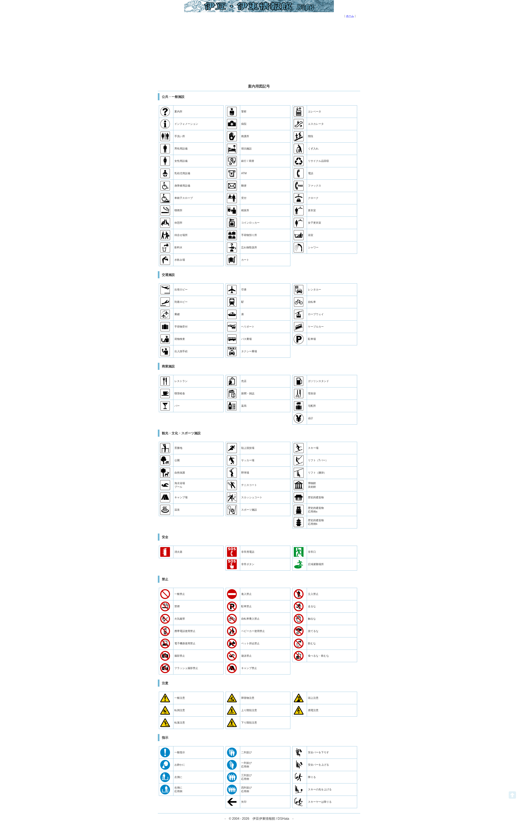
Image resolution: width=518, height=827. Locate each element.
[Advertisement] (259, 51)
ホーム (350, 15)
